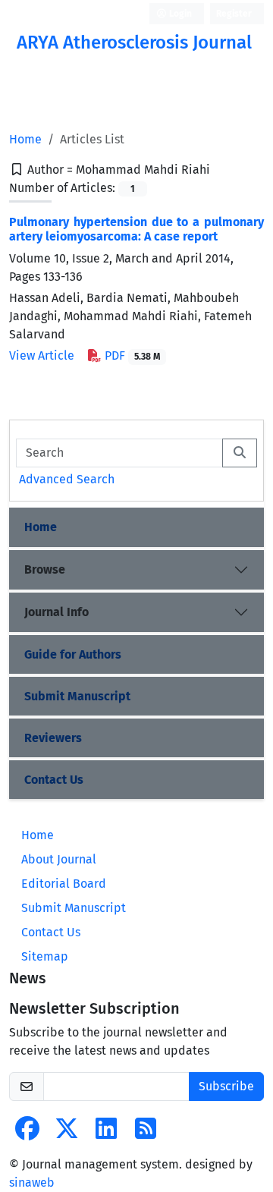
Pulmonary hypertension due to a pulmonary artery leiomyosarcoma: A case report (136, 229)
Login (179, 13)
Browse (44, 569)
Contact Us (53, 779)
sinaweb (32, 1182)
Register (234, 13)
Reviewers (53, 738)
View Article (41, 355)
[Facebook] (27, 1133)
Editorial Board (63, 883)
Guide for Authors (72, 654)
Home (25, 139)
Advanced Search (67, 479)
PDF (131, 355)
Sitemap (44, 956)
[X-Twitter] (67, 1133)
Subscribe (226, 1086)
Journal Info (56, 612)
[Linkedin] (106, 1133)
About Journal (58, 859)
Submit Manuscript (77, 696)
